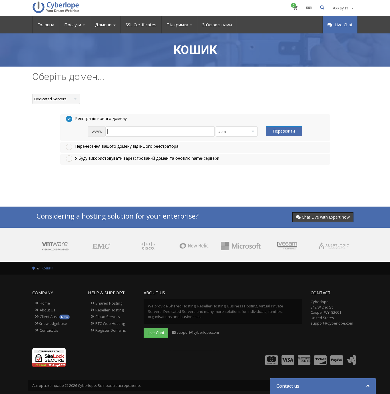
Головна (45, 24)
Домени (104, 24)
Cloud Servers (107, 316)
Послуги (73, 24)
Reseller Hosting (109, 310)
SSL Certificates (141, 24)
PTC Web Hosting (110, 323)
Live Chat (343, 24)
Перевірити (284, 131)
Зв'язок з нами (217, 24)
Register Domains (110, 330)
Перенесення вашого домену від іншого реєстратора (126, 146)
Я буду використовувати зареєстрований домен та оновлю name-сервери (147, 158)
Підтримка (177, 24)
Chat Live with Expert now (326, 217)
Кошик (47, 268)
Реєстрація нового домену (101, 118)
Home (44, 303)
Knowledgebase (53, 323)
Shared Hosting (108, 303)
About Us (47, 310)
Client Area (53, 316)
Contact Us (48, 330)
